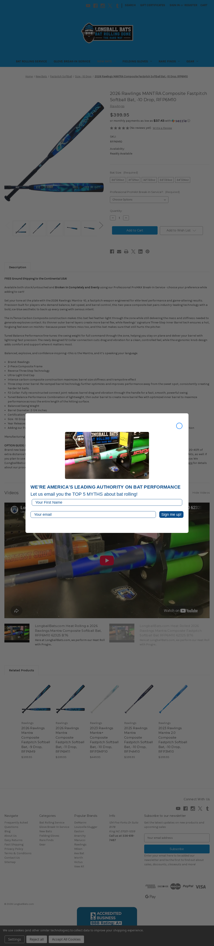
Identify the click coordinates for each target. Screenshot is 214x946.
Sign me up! (171, 514)
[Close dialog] (179, 425)
